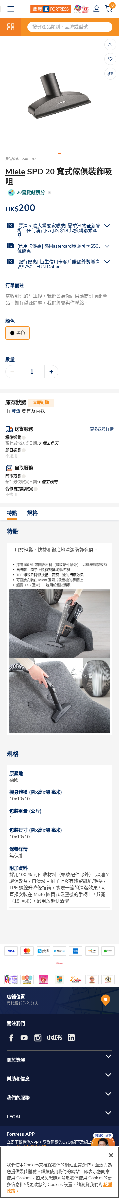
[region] (59, 1172)
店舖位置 (16, 997)
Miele (15, 172)
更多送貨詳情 (102, 429)
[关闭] (111, 1155)
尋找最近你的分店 (22, 1003)
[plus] (51, 371)
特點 (12, 513)
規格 (32, 513)
